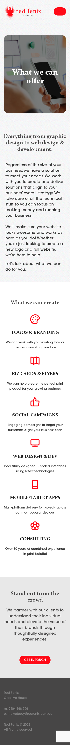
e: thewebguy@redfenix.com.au (28, 714)
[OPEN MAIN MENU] (60, 11)
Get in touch (35, 660)
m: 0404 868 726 (16, 708)
